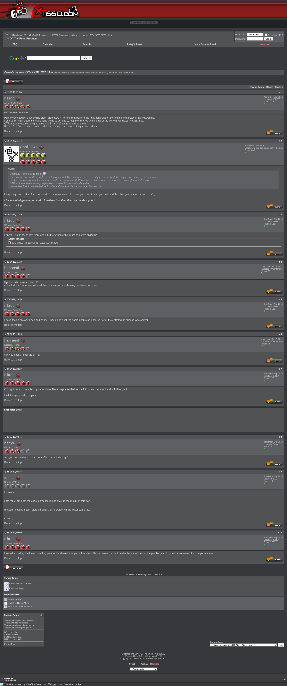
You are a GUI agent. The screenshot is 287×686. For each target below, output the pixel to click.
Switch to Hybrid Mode (18, 603)
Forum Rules (10, 644)
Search (87, 44)
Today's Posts (134, 44)
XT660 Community (61, 35)
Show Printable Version (20, 583)
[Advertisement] (211, 58)
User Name (240, 34)
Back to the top (13, 131)
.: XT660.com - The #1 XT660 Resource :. (30, 35)
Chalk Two (29, 147)
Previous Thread (137, 574)
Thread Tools (257, 87)
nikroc (9, 98)
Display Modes (274, 87)
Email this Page (16, 588)
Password (240, 39)
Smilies (7, 634)
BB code (8, 632)
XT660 (132, 664)
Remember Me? (275, 35)
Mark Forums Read (205, 44)
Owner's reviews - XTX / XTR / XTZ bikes (92, 35)
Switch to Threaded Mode (20, 606)
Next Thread (152, 574)
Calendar (48, 44)
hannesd (11, 268)
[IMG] (7, 637)
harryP (9, 443)
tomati (9, 478)
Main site (264, 44)
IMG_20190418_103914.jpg (25, 243)
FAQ (14, 44)
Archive (144, 664)
